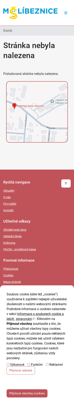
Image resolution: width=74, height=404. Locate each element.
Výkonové (17, 365)
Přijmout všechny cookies (27, 393)
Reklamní (56, 365)
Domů (7, 31)
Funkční (37, 365)
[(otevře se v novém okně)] (37, 112)
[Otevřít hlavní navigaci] (66, 13)
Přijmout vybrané (20, 370)
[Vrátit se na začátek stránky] (66, 183)
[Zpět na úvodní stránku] (30, 12)
